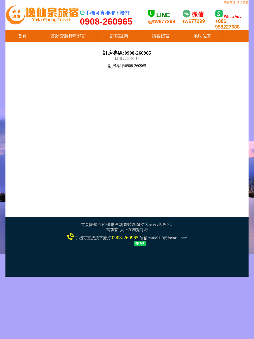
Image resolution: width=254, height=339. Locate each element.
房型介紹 (98, 224)
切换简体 (230, 2)
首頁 (22, 36)
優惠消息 (114, 224)
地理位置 (202, 36)
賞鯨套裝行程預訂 (68, 36)
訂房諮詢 (119, 36)
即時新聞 (132, 224)
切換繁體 (243, 2)
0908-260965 (125, 237)
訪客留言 (161, 36)
